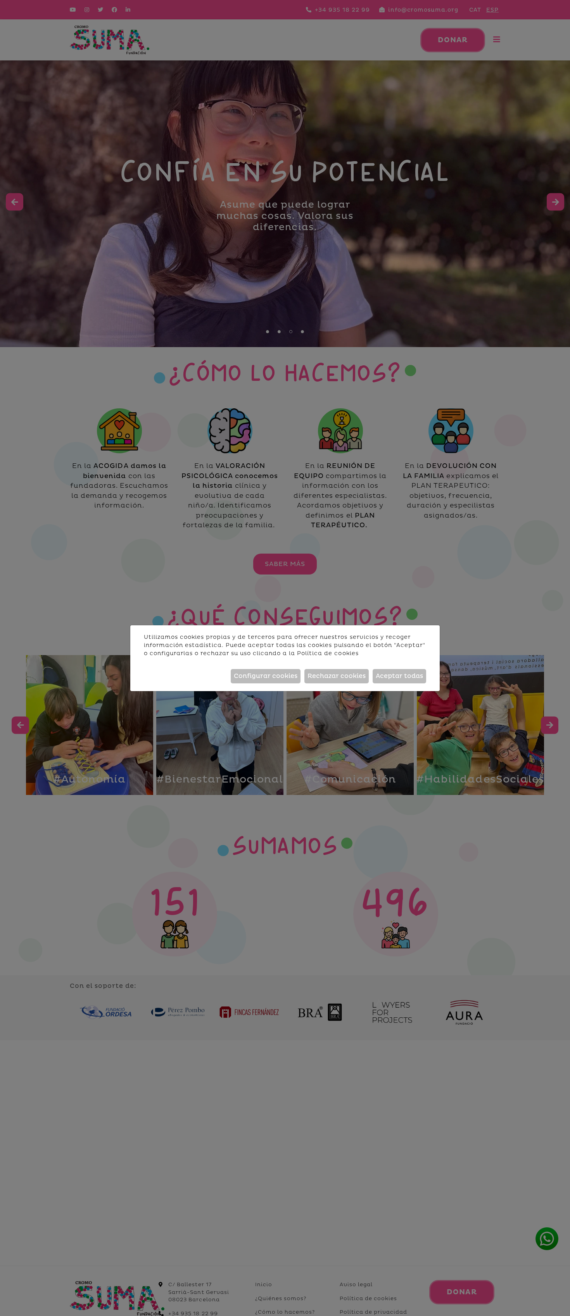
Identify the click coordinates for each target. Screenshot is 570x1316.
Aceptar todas (399, 676)
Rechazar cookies (336, 676)
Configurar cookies (265, 676)
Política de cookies (327, 653)
